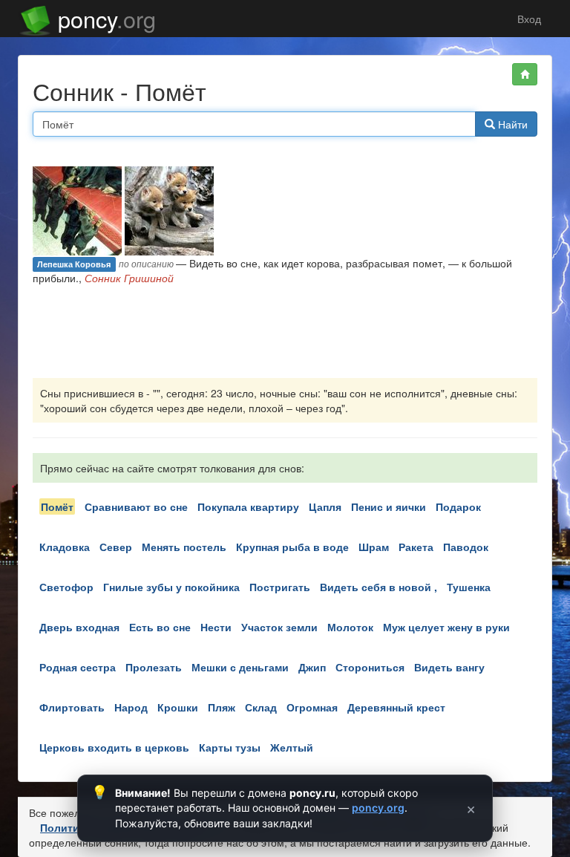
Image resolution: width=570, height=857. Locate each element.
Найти (511, 124)
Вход (527, 18)
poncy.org (378, 807)
